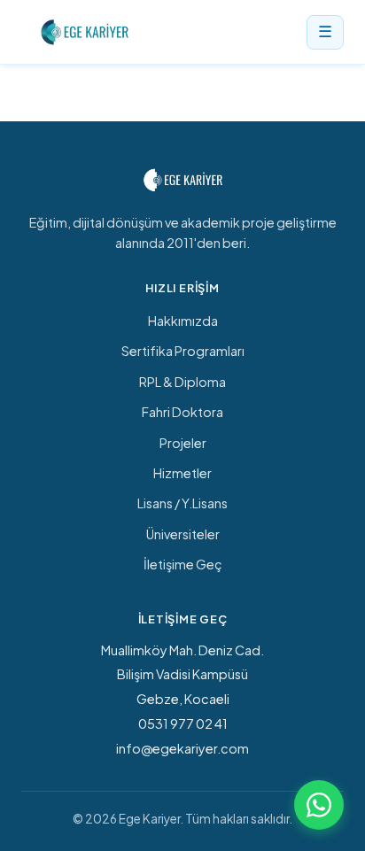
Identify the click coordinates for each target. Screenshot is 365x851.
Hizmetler (182, 473)
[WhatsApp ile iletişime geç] (319, 805)
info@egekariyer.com (182, 748)
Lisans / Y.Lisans (182, 503)
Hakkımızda (183, 321)
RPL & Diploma (182, 382)
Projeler (182, 443)
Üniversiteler (183, 534)
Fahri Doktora (182, 412)
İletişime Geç (183, 564)
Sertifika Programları (183, 351)
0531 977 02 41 (183, 723)
